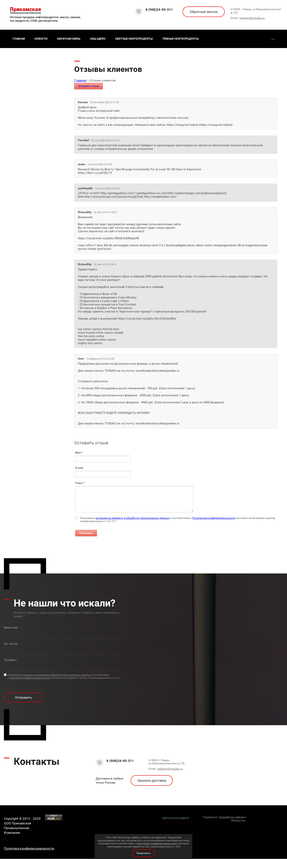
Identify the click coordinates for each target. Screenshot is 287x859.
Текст (80, 483)
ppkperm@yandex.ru (252, 18)
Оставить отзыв (88, 86)
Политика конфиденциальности (29, 848)
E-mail (79, 467)
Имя (79, 452)
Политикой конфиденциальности (213, 518)
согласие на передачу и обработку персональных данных (132, 518)
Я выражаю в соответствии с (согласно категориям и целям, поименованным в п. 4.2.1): (64, 677)
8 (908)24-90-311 (159, 10)
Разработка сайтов (231, 817)
